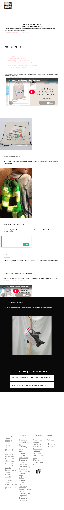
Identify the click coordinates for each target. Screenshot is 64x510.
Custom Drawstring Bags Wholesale (25, 487)
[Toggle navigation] (58, 5)
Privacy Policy (38, 462)
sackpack (11, 56)
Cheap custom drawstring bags (24, 473)
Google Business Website (8, 474)
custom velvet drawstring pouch (20, 63)
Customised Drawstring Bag (24, 465)
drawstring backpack (16, 54)
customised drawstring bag (13, 77)
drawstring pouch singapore (18, 61)
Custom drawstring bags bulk (23, 453)
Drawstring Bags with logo (24, 441)
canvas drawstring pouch (17, 67)
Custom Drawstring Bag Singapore (24, 493)
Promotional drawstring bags (23, 446)
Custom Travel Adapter (38, 441)
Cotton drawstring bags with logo (24, 480)
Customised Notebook (37, 450)
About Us (36, 464)
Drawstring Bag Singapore (24, 499)
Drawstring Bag (24, 469)
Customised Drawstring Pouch (23, 460)
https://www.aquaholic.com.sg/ (11, 487)
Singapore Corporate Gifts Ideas (39, 455)
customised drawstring (16, 58)
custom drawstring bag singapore (17, 32)
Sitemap (36, 460)
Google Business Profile (10, 469)
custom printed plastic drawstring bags (23, 65)
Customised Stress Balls (37, 445)
